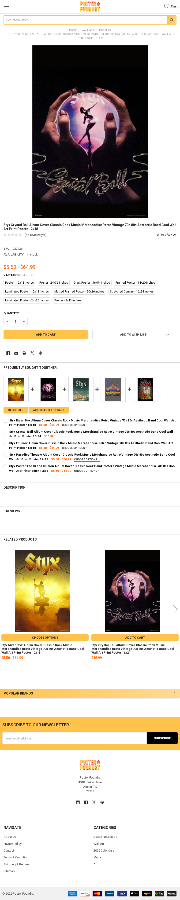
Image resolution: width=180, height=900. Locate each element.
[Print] (24, 353)
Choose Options (74, 425)
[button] (133, 334)
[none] (90, 131)
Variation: (20, 275)
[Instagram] (78, 802)
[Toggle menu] (6, 6)
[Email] (16, 353)
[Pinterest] (40, 353)
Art (96, 864)
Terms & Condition (16, 857)
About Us (10, 836)
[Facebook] (8, 353)
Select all (15, 410)
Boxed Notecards (105, 836)
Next (175, 609)
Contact (9, 850)
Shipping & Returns (17, 864)
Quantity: (12, 313)
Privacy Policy (13, 843)
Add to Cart (135, 637)
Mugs (97, 857)
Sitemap (9, 871)
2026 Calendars (104, 850)
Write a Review (166, 234)
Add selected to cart (48, 410)
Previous (4, 609)
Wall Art (99, 843)
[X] (32, 353)
